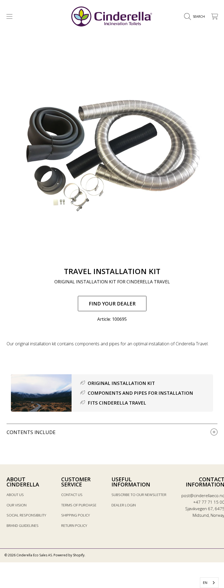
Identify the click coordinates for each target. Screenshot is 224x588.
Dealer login (123, 505)
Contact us (71, 494)
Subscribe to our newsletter (138, 494)
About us (15, 494)
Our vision (16, 505)
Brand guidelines (23, 525)
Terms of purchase (78, 505)
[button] (10, 17)
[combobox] (209, 582)
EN (205, 582)
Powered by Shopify (69, 555)
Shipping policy (75, 515)
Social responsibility (26, 515)
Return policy (74, 525)
